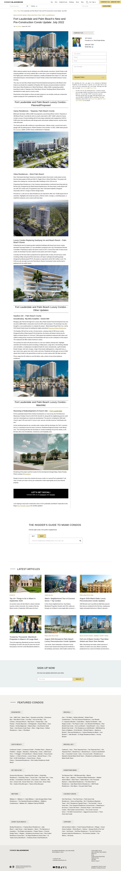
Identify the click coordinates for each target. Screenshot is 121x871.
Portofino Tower (39, 749)
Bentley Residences (16, 827)
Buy (52, 2)
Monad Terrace (42, 756)
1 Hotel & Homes (20, 756)
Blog (82, 2)
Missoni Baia (31, 726)
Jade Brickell (72, 734)
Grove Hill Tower (73, 807)
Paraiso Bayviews (21, 724)
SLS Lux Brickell (79, 726)
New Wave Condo (19, 719)
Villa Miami (26, 730)
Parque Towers (38, 831)
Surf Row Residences (81, 831)
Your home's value (96, 850)
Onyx (20, 730)
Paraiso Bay (39, 721)
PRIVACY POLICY (95, 861)
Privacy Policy (92, 88)
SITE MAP (93, 859)
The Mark (68, 717)
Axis (63, 717)
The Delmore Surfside (88, 833)
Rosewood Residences (22, 760)
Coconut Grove (70, 794)
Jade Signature (28, 829)
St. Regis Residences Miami (86, 734)
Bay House (30, 721)
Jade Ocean (18, 829)
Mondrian (25, 751)
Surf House (69, 831)
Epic (67, 777)
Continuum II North (27, 749)
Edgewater (15, 712)
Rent (56, 2)
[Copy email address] (92, 47)
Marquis (72, 777)
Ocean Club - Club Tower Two (38, 777)
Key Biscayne (16, 770)
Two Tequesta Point (93, 749)
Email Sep (88, 46)
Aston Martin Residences (76, 782)
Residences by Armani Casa (34, 833)
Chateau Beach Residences (31, 827)
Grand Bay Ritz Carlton (31, 775)
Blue (33, 728)
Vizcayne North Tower (85, 786)
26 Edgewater (32, 724)
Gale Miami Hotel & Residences (80, 784)
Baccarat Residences (74, 732)
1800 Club (16, 717)
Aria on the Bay (37, 719)
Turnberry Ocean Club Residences (36, 837)
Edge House (40, 728)
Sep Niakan (18, 26)
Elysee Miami (41, 724)
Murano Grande (37, 754)
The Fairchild (91, 803)
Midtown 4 (20, 799)
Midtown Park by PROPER (35, 803)
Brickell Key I (75, 751)
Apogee (18, 751)
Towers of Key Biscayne (35, 784)
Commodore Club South (22, 779)
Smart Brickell (90, 726)
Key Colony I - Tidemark (38, 779)
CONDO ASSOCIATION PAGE (98, 856)
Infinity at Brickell (77, 717)
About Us (93, 853)
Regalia (21, 833)
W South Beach (26, 754)
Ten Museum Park (67, 775)
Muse (36, 829)
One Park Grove (66, 799)
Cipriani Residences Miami (89, 732)
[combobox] (55, 540)
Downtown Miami (70, 770)
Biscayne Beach (20, 721)
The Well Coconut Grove (74, 812)
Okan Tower (75, 779)
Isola (80, 754)
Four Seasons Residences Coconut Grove (82, 805)
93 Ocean (70, 835)
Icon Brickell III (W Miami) (92, 724)
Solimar (84, 829)
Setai (40, 751)
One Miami (73, 786)
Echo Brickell (77, 730)
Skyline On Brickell (91, 721)
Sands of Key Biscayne (20, 784)
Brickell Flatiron (88, 730)
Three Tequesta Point (79, 749)
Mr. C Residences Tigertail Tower (76, 803)
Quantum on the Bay (36, 717)
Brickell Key (69, 744)
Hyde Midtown (29, 799)
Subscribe (107, 6)
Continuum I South (15, 749)
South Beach (16, 744)
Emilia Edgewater (21, 726)
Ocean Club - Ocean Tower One (23, 782)
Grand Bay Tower (23, 777)
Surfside (67, 822)
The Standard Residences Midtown (28, 801)
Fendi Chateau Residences (85, 827)
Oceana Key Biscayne (16, 775)
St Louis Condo (87, 754)
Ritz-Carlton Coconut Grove (75, 809)
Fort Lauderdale (56, 411)
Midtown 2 (13, 799)
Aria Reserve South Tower (22, 728)
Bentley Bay (33, 751)
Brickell (67, 712)
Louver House (31, 756)
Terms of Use (84, 88)
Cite (11, 717)
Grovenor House (85, 807)
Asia (70, 749)
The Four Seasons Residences (80, 719)
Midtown (14, 794)
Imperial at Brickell (69, 721)
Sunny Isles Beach (18, 822)
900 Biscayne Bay (79, 775)
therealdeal (27, 474)
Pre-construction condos (98, 852)
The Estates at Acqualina (24, 831)
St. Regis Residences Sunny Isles (35, 835)
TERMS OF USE (95, 858)
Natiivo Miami (83, 779)
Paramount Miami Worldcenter (85, 777)
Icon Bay (28, 719)
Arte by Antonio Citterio (69, 827)
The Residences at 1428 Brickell (84, 728)
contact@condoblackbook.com (59, 860)
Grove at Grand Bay (76, 801)
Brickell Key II (85, 751)
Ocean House (30, 758)
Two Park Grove (77, 799)
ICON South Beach (19, 758)
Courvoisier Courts (71, 754)
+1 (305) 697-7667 (56, 858)
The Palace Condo (77, 724)
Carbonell (65, 749)
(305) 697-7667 (89, 44)
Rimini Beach (76, 829)
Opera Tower (25, 717)
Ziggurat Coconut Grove (90, 812)
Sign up (78, 679)
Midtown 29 (23, 803)
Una (97, 726)
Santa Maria (80, 721)
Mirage (96, 827)
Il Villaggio (17, 754)
